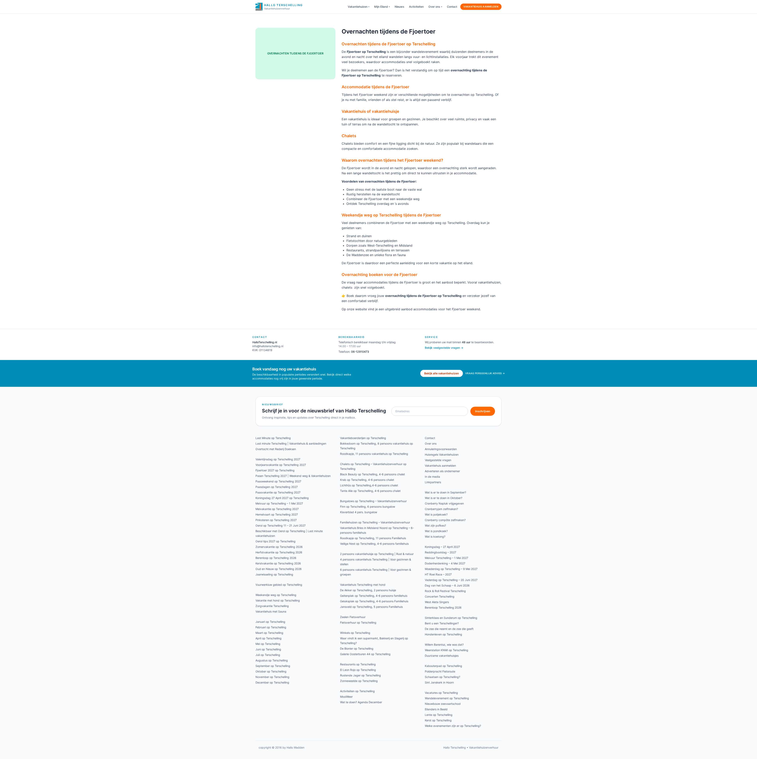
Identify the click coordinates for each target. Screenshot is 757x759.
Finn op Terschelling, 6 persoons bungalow (367, 506)
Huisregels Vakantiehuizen (442, 454)
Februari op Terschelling (270, 627)
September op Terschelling (272, 666)
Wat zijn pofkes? (435, 525)
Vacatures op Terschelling (441, 692)
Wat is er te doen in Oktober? (443, 498)
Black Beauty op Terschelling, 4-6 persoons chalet (372, 474)
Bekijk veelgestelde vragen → (444, 347)
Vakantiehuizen (357, 6)
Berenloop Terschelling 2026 (443, 607)
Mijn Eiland (381, 6)
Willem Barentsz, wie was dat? (444, 644)
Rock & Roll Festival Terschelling (445, 591)
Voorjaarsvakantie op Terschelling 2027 (280, 464)
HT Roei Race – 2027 (438, 574)
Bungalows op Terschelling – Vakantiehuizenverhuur (373, 501)
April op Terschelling (268, 638)
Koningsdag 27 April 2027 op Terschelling (282, 498)
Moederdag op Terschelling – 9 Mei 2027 (451, 569)
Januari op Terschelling (270, 621)
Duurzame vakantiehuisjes (442, 655)
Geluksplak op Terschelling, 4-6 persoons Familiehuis (374, 601)
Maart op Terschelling (269, 632)
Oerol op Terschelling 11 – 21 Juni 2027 (280, 525)
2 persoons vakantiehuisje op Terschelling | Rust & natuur (377, 554)
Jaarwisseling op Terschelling (274, 574)
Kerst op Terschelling (438, 720)
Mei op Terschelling (267, 643)
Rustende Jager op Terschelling (360, 675)
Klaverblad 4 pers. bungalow (358, 512)
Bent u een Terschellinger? (442, 623)
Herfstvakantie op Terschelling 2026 (278, 552)
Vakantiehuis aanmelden (480, 6)
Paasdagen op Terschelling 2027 (276, 487)
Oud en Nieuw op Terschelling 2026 (278, 569)
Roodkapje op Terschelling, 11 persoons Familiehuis (373, 538)
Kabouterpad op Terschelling (443, 666)
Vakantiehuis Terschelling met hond (362, 584)
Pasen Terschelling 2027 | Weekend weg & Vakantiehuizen (293, 475)
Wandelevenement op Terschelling (447, 698)
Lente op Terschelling (438, 714)
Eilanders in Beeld (436, 709)
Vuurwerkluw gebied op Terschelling (278, 584)
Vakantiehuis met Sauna (270, 611)
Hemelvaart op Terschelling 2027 (276, 514)
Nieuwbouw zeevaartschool (443, 703)
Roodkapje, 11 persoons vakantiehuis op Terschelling (374, 453)
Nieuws (399, 6)
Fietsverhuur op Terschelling (358, 622)
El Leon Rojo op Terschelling (358, 669)
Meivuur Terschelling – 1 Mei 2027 (446, 557)
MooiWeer (346, 696)
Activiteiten (416, 6)
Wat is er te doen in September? (445, 492)
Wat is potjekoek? (436, 514)
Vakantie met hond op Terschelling (277, 600)
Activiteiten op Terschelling (357, 691)
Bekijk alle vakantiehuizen (441, 373)
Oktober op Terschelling (270, 671)
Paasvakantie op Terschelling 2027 (277, 492)
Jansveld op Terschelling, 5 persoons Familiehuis (371, 606)
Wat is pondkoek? (436, 531)
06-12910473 (360, 351)
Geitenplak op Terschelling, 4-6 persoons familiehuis (373, 595)
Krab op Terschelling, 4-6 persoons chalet (367, 479)
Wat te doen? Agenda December (361, 702)
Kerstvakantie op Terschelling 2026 (278, 563)
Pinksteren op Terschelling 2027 (276, 520)
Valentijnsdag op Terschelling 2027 (277, 459)
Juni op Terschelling (268, 649)
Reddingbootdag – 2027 (440, 552)
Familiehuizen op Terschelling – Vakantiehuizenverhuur (375, 522)
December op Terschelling (272, 682)
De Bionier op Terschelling (356, 648)
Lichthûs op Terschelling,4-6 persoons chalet (369, 485)
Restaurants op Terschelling (358, 664)
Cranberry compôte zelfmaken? (445, 520)
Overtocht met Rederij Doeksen (275, 449)
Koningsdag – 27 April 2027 (442, 546)
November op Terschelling (272, 677)
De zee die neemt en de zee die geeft (449, 628)
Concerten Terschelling (439, 596)
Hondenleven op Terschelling (443, 634)
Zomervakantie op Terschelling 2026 (279, 546)
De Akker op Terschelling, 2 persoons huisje (368, 590)
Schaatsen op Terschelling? (442, 677)
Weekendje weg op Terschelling (275, 595)
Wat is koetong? (435, 536)
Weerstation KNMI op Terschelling (446, 650)
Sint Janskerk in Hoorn (439, 682)
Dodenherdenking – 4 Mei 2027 (445, 563)
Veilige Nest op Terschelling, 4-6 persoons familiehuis (374, 543)
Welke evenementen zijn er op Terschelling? (453, 725)
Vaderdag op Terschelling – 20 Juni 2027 (451, 580)
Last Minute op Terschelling (273, 438)
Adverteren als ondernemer (442, 471)
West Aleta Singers (437, 602)
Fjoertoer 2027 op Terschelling (275, 470)
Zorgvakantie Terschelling (272, 606)
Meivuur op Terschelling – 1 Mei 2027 (279, 503)
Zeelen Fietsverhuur (352, 617)
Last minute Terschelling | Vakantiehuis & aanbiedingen (290, 443)
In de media (432, 476)
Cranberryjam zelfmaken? (441, 509)
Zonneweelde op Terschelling (359, 681)
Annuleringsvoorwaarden (441, 449)
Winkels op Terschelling (355, 632)
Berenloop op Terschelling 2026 (275, 557)
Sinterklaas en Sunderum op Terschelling (451, 617)
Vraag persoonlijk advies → (485, 373)
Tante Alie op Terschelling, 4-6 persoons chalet (370, 490)
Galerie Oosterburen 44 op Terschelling (365, 654)
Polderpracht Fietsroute (440, 671)
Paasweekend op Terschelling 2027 (278, 481)
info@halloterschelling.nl (267, 346)
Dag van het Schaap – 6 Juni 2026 (447, 585)
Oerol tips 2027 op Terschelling (275, 541)
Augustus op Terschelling (271, 660)
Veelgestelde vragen (438, 460)
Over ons (434, 6)
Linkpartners (433, 482)
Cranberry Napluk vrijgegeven (444, 503)
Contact (452, 6)
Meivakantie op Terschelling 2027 (277, 509)
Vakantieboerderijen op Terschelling (363, 438)
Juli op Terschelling (267, 654)
